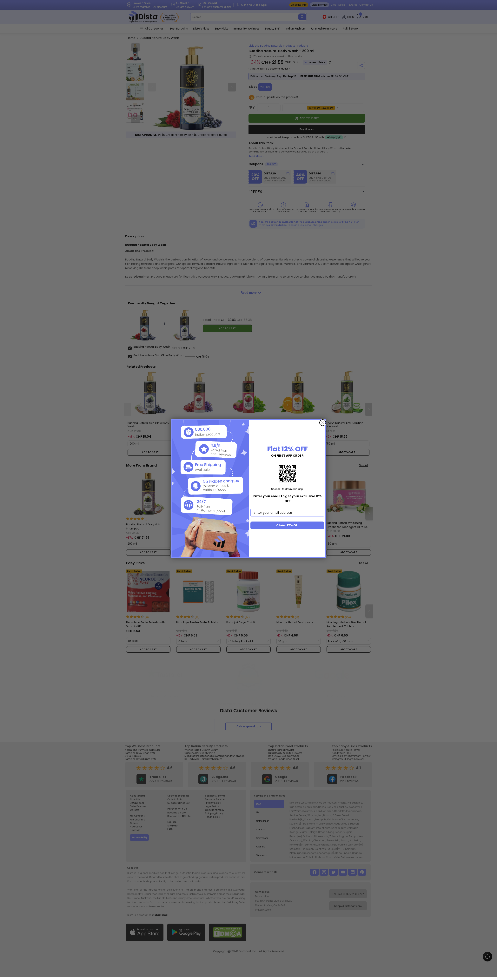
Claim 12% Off (287, 525)
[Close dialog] (323, 423)
